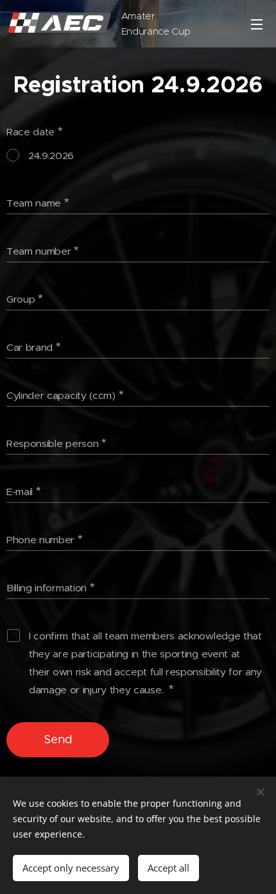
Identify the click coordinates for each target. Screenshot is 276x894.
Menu (257, 24)
